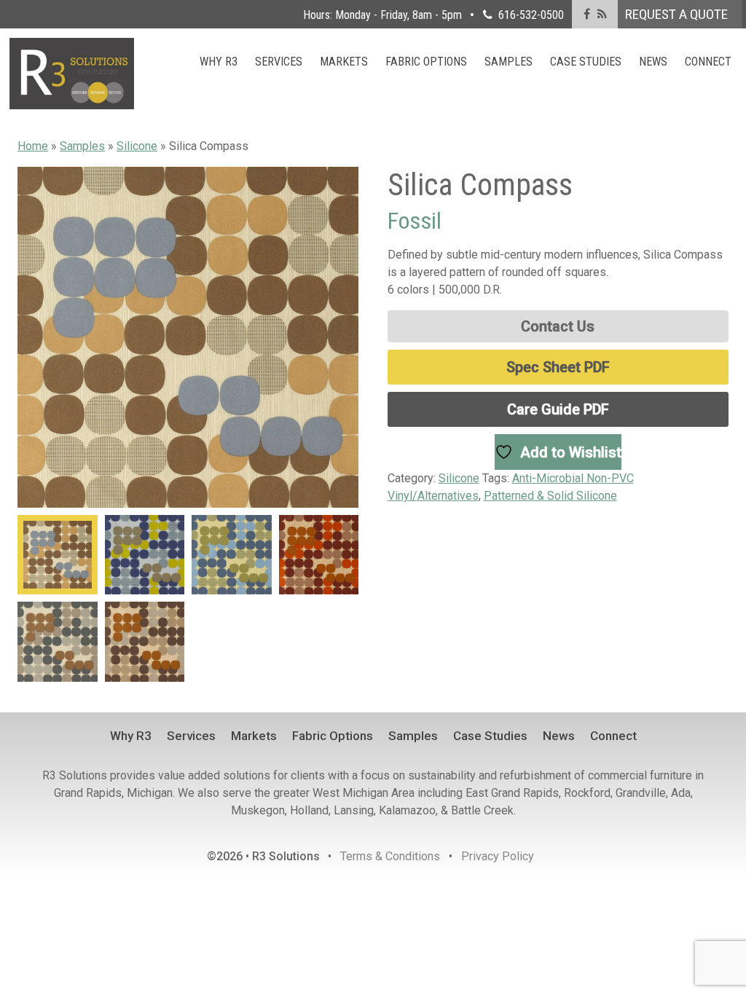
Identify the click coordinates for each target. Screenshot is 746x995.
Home (32, 146)
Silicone (137, 146)
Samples (508, 61)
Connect (708, 61)
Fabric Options (426, 61)
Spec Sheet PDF (558, 367)
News (653, 61)
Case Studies (585, 61)
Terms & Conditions (390, 856)
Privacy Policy (497, 856)
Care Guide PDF (558, 409)
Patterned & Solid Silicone (550, 496)
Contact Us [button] (557, 326)
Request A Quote (676, 14)
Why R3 (218, 61)
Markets (344, 61)
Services (278, 61)
